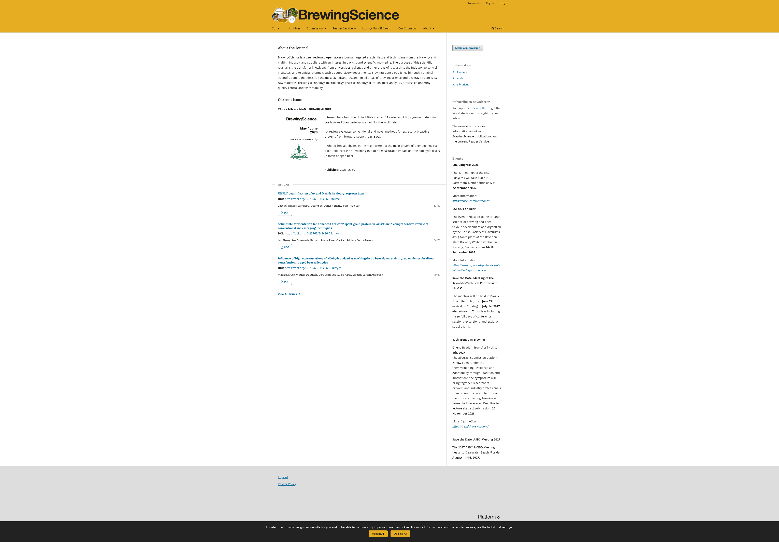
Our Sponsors (407, 28)
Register (491, 3)
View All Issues (287, 294)
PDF (286, 213)
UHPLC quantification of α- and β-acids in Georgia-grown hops (321, 193)
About (427, 28)
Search (499, 28)
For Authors (459, 78)
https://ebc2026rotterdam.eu (471, 201)
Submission (315, 28)
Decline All (400, 533)
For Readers (459, 72)
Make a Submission (467, 48)
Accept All (378, 533)
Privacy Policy (287, 484)
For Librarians (460, 84)
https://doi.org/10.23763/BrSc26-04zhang (312, 233)
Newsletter (474, 3)
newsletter (480, 108)
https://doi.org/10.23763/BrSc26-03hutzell (313, 199)
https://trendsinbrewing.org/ (470, 426)
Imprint (283, 477)
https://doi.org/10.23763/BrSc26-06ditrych (313, 268)
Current (277, 28)
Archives (294, 28)
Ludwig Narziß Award (377, 28)
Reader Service (343, 28)
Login (503, 3)
